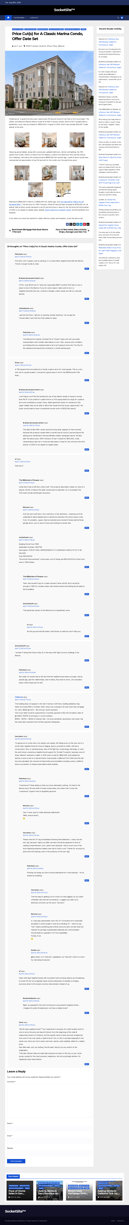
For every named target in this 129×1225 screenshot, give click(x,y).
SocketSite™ (64, 10)
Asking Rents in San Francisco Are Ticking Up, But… (48, 1193)
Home (113, 1221)
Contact (34, 18)
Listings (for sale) (30, 29)
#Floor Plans (52, 46)
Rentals (57, 1185)
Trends (83, 29)
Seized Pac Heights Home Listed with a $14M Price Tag (109, 202)
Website (10, 1148)
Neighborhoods (42, 29)
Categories (19, 18)
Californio (19, 697)
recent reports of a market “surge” (58, 210)
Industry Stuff (24, 1185)
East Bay (111, 1180)
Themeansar (43, 1221)
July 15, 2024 (15, 1197)
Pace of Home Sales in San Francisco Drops (18, 1193)
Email (9, 1136)
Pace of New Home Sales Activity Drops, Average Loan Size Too (71, 230)
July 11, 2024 (75, 1197)
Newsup (34, 1221)
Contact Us (120, 1221)
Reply (86, 268)
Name (10, 1123)
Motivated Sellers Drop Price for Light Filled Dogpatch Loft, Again (110, 251)
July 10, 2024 (105, 1197)
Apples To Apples (18, 29)
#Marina (61, 46)
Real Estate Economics (56, 29)
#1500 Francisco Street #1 (36, 46)
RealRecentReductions (72, 29)
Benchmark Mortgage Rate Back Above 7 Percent (30, 230)
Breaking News (13, 1185)
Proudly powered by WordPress (15, 1221)
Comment (11, 1082)
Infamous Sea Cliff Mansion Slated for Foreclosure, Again (109, 42)
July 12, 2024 (45, 1197)
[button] (118, 18)
